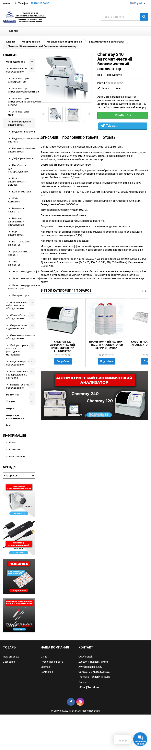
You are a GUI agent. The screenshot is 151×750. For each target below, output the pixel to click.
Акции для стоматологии (15, 417)
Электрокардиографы (23, 271)
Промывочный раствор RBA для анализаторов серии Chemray (106, 344)
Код (99, 74)
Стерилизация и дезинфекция (16, 327)
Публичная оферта (52, 661)
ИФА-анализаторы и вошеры (17, 181)
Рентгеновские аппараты (19, 243)
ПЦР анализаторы (16, 233)
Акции (10, 408)
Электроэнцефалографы (23, 278)
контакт (7, 3)
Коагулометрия (21, 191)
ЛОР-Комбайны (14, 200)
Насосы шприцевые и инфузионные (16, 221)
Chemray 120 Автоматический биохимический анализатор (62, 346)
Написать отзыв (111, 88)
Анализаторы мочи (18, 113)
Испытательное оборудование (17, 386)
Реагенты (12, 394)
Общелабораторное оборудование (20, 317)
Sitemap (45, 666)
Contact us (47, 671)
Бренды (9, 467)
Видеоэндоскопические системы (21, 140)
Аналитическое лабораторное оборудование (17, 305)
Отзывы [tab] (109, 138)
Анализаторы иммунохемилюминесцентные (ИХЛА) (21, 101)
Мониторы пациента (16, 210)
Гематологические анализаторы (21, 150)
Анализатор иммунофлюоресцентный (21, 90)
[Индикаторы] (19, 576)
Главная (10, 55)
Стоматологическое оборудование (20, 337)
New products (17, 456)
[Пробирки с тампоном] (19, 614)
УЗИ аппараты (14, 263)
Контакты (15, 449)
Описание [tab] (49, 138)
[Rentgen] (19, 499)
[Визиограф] (19, 538)
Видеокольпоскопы (23, 131)
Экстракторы (20, 295)
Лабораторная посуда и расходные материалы (17, 350)
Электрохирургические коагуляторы (21, 287)
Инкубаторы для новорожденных (18, 168)
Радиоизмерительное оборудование (20, 363)
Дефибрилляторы (23, 158)
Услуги (10, 401)
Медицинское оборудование (16, 70)
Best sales (9, 661)
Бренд (111, 74)
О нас (12, 442)
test (8, 425)
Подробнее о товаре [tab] (80, 138)
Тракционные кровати (18, 253)
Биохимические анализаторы (19, 123)
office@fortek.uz (88, 687)
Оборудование (15, 61)
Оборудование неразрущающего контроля (17, 374)
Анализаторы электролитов (18, 80)
